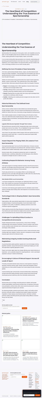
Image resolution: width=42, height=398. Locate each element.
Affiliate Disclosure (31, 384)
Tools (23, 1)
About (30, 374)
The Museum (14, 1)
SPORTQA (5, 1)
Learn (19, 1)
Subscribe (24, 308)
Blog (27, 1)
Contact (30, 375)
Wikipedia (36, 378)
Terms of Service (31, 380)
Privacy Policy (30, 378)
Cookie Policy (30, 387)
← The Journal (5, 6)
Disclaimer (31, 382)
